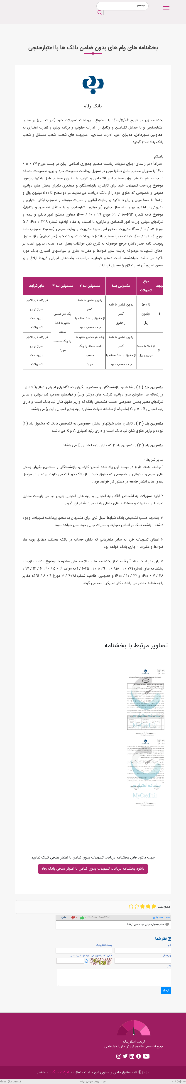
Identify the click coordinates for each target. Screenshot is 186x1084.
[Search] (100, 13)
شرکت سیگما (59, 1072)
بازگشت (176, 1082)
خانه (183, 1082)
